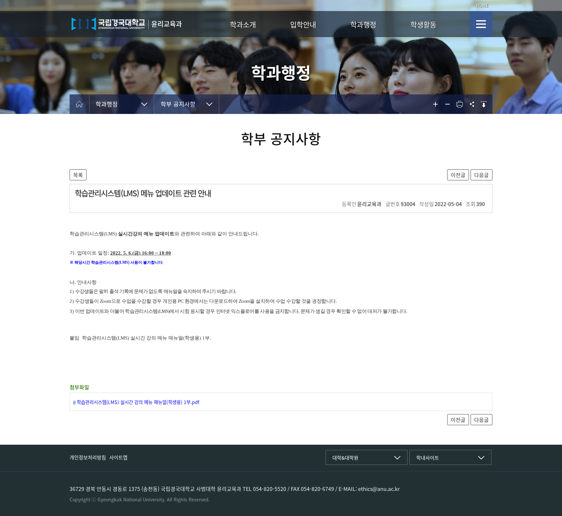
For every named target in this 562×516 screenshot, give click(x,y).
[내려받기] (483, 104)
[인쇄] (459, 104)
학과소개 (243, 24)
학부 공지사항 (178, 104)
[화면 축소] (447, 104)
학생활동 (423, 24)
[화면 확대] (435, 104)
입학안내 (303, 24)
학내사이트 (427, 457)
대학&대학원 (345, 457)
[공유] (471, 104)
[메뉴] (481, 24)
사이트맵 (118, 457)
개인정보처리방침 (88, 457)
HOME (482, 5)
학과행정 (363, 24)
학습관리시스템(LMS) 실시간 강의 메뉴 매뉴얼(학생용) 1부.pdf (138, 402)
